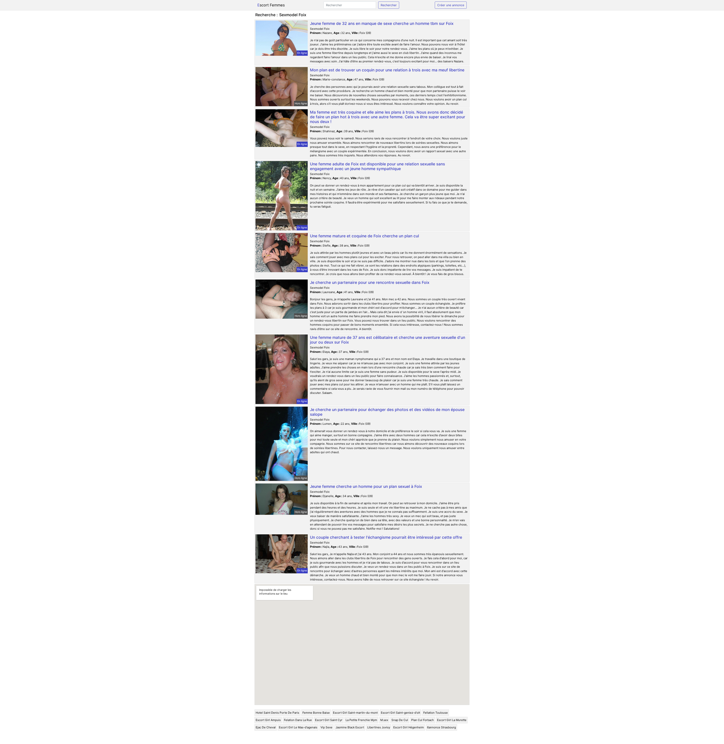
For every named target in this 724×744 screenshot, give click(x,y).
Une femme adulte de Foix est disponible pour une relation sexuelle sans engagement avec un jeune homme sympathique (377, 166)
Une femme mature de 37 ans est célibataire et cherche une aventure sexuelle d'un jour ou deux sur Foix (387, 340)
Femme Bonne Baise (316, 712)
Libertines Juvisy (378, 727)
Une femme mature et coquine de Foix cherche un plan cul (364, 236)
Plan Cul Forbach (422, 720)
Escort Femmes (271, 5)
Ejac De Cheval (266, 727)
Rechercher (389, 5)
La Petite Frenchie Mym (361, 720)
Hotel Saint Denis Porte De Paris (277, 712)
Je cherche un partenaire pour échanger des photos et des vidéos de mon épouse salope (387, 412)
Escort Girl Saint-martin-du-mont (355, 712)
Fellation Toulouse (435, 712)
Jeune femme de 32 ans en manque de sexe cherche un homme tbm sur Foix (381, 23)
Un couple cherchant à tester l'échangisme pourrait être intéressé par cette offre (386, 537)
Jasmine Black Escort (350, 727)
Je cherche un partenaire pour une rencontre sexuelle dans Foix (369, 282)
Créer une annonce (450, 5)
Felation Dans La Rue (298, 720)
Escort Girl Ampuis (268, 720)
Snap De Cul (399, 720)
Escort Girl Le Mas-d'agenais (298, 727)
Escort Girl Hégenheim (408, 727)
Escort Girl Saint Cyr (328, 720)
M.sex (384, 720)
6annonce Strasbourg (441, 727)
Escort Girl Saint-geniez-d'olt (400, 712)
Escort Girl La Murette (451, 720)
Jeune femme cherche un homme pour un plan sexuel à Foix (366, 486)
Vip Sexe (326, 727)
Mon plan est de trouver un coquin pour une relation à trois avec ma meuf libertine (387, 70)
